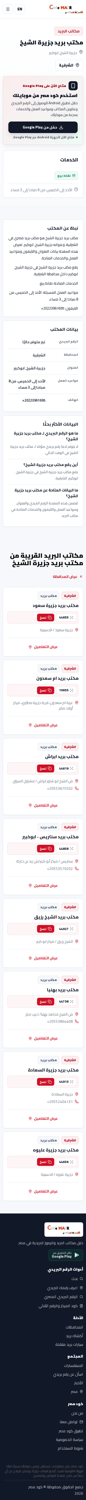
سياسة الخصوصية (69, 1439)
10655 (64, 690)
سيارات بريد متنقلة (69, 1344)
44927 (64, 929)
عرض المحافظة (65, 576)
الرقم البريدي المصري (61, 1296)
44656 (64, 1162)
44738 (64, 1001)
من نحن (77, 1413)
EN (19, 8)
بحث (74, 1278)
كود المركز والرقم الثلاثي (58, 1306)
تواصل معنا (69, 1421)
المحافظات (74, 1327)
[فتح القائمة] (8, 9)
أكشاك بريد (74, 1336)
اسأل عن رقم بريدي (68, 1374)
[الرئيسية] (66, 9)
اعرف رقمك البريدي (62, 1287)
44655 (64, 617)
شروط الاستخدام (70, 1448)
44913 (64, 1081)
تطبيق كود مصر (71, 1430)
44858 (64, 848)
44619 (64, 768)
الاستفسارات (73, 1365)
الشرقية (66, 65)
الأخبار (78, 1383)
